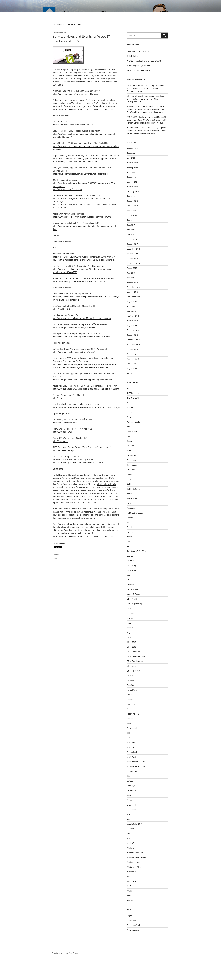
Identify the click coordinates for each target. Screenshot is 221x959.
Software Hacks (133, 771)
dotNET (130, 493)
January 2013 (132, 335)
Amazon (130, 407)
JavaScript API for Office (136, 551)
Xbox (129, 895)
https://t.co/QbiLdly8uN (63, 308)
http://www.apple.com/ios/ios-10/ (67, 189)
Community (131, 460)
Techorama (131, 790)
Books (129, 441)
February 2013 (133, 330)
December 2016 (133, 249)
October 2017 (132, 205)
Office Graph (132, 666)
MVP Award (131, 613)
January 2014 (132, 320)
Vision (129, 819)
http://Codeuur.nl (60, 441)
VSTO (129, 833)
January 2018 (132, 201)
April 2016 (131, 277)
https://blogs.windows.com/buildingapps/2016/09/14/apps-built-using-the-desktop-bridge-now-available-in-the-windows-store (86, 160)
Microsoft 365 (132, 589)
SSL (128, 776)
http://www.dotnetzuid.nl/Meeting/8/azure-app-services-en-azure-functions (86, 388)
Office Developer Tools (136, 656)
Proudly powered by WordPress (65, 953)
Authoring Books (133, 421)
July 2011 (131, 373)
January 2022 (132, 177)
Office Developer (133, 651)
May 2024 (131, 158)
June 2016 (131, 272)
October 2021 (132, 181)
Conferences (132, 465)
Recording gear (133, 713)
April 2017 (131, 229)
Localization (131, 570)
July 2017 (131, 220)
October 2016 (132, 258)
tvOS (129, 795)
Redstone (131, 718)
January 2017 (132, 244)
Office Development (135, 661)
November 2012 (133, 344)
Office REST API (133, 670)
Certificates (131, 455)
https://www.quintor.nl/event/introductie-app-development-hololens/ (83, 379)
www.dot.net (58, 480)
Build (129, 450)
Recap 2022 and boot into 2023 (139, 70)
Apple (129, 417)
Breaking (130, 445)
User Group (131, 809)
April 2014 (131, 306)
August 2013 (132, 325)
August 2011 (132, 368)
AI (127, 402)
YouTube (130, 900)
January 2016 (132, 282)
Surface (130, 781)
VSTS (129, 838)
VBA (128, 814)
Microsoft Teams (133, 594)
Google (130, 527)
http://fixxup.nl (59, 398)
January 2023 (132, 167)
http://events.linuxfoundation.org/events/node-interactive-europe (81, 336)
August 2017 (132, 215)
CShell (129, 474)
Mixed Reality (132, 599)
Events (129, 503)
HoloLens (130, 532)
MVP (129, 608)
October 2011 (132, 363)
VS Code (130, 828)
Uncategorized (133, 804)
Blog (128, 436)
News (129, 623)
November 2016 (133, 253)
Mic (128, 579)
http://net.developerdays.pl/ (65, 450)
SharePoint (131, 757)
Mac (128, 575)
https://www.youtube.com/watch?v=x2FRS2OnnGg (75, 93)
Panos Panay (132, 690)
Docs (129, 479)
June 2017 (131, 225)
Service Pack (132, 752)
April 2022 (131, 172)
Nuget (129, 632)
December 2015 (133, 287)
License (130, 556)
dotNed (130, 484)
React (129, 709)
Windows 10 (132, 847)
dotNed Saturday (133, 489)
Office (129, 637)
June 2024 (131, 153)
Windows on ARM (134, 867)
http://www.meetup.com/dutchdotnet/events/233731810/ (78, 462)
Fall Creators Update (135, 513)
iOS (128, 541)
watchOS (130, 843)
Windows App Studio (135, 852)
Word (129, 876)
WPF (129, 886)
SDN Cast (131, 742)
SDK (128, 733)
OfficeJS (130, 680)
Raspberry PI (132, 704)
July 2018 (131, 196)
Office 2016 (131, 647)
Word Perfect (132, 881)
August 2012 (132, 354)
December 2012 (133, 339)
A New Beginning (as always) (138, 65)
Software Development (136, 766)
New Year (131, 618)
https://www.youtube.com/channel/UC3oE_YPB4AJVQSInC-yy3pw (83, 109)
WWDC (130, 891)
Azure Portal (132, 431)
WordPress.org (133, 930)
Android (130, 412)
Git (128, 522)
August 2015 (132, 301)
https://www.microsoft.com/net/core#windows (73, 124)
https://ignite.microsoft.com (65, 422)
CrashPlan (131, 469)
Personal (130, 694)
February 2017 (133, 239)
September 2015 (133, 296)
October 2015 (132, 292)
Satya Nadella (132, 728)
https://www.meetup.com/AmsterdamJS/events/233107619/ (79, 281)
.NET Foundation (134, 393)
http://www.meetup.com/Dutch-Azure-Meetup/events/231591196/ (82, 318)
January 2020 (132, 186)
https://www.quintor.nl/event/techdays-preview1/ (74, 327)
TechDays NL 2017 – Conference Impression (145, 112)
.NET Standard (133, 398)
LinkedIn (130, 560)
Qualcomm (131, 699)
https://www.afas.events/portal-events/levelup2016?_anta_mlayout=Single (86, 407)
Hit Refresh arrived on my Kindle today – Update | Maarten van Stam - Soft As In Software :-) (147, 129)
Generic (130, 517)
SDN (128, 737)
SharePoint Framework (136, 761)
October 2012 (132, 349)
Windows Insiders (134, 862)
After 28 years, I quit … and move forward (144, 61)
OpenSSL (131, 685)
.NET (129, 388)
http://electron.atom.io (106, 484)
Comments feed (133, 925)
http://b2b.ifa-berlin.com (63, 253)
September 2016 (133, 263)
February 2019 (133, 191)
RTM (129, 723)
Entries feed (131, 920)
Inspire (129, 536)
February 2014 (133, 316)
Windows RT (132, 871)
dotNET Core (132, 498)
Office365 (131, 675)
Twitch (129, 800)
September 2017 (133, 210)
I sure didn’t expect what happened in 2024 (144, 51)
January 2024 (132, 162)
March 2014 (131, 311)
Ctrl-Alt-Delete (132, 56)
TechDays (131, 785)
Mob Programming (134, 603)
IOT (128, 546)
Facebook (131, 508)
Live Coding (131, 565)
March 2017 (131, 234)
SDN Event (131, 747)
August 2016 (132, 268)
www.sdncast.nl (85, 81)
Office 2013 (131, 642)
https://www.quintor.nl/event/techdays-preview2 (74, 351)
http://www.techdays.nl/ (63, 431)
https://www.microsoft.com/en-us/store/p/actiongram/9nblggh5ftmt (82, 216)
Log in (129, 915)
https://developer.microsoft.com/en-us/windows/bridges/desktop (81, 173)
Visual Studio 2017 (134, 824)
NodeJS (130, 627)
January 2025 (132, 148)
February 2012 (133, 359)
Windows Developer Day (137, 857)
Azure (129, 426)
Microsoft (130, 584)
